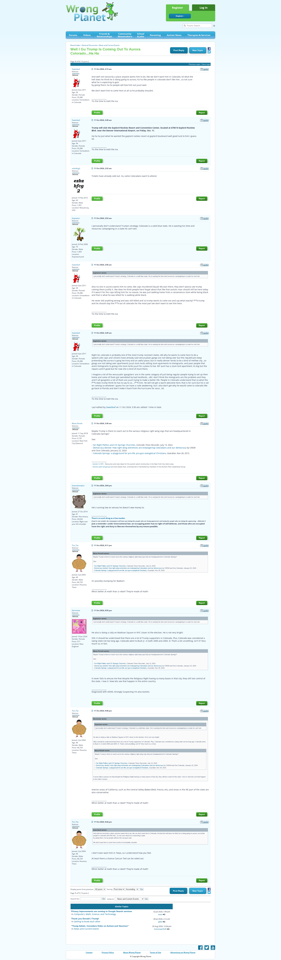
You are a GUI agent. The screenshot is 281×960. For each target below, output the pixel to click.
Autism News (174, 35)
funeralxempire (78, 485)
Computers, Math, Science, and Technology (95, 914)
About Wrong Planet (132, 952)
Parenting (155, 35)
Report (202, 113)
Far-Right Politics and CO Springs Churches (114, 445)
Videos (87, 35)
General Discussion (89, 45)
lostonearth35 (160, 929)
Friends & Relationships (104, 35)
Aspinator (76, 218)
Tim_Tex (75, 545)
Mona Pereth (77, 423)
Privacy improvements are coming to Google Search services (101, 911)
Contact (89, 952)
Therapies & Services (198, 35)
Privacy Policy (108, 952)
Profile (97, 113)
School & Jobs (140, 35)
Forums (73, 35)
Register (177, 7)
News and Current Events (109, 45)
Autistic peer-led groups (102, 467)
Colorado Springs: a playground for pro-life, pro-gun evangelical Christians (129, 453)
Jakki (160, 921)
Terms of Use (155, 952)
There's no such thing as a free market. (108, 518)
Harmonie (76, 610)
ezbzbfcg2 (76, 168)
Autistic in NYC (98, 464)
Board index (75, 45)
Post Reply (178, 50)
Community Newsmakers (125, 35)
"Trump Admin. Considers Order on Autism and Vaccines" (100, 926)
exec (160, 914)
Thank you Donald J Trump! (85, 918)
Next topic (206, 64)
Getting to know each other (87, 921)
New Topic (197, 50)
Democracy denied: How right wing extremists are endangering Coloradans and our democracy (139, 447)
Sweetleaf (76, 69)
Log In (204, 7)
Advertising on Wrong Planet (182, 952)
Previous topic (194, 64)
